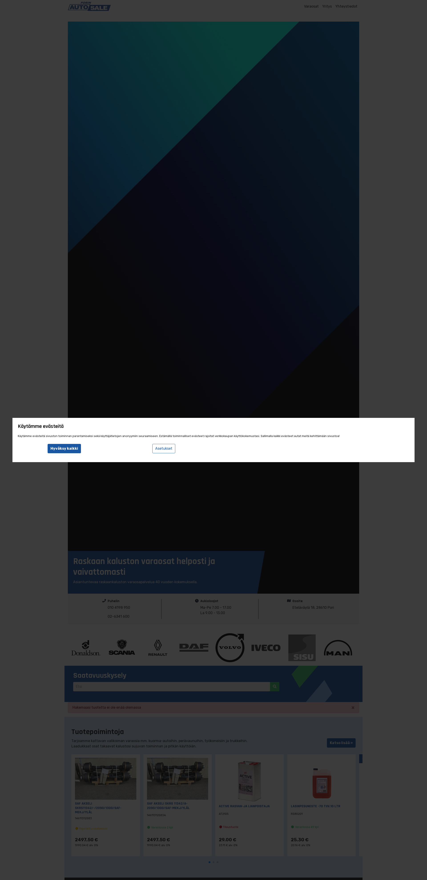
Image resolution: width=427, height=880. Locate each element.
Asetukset (163, 448)
